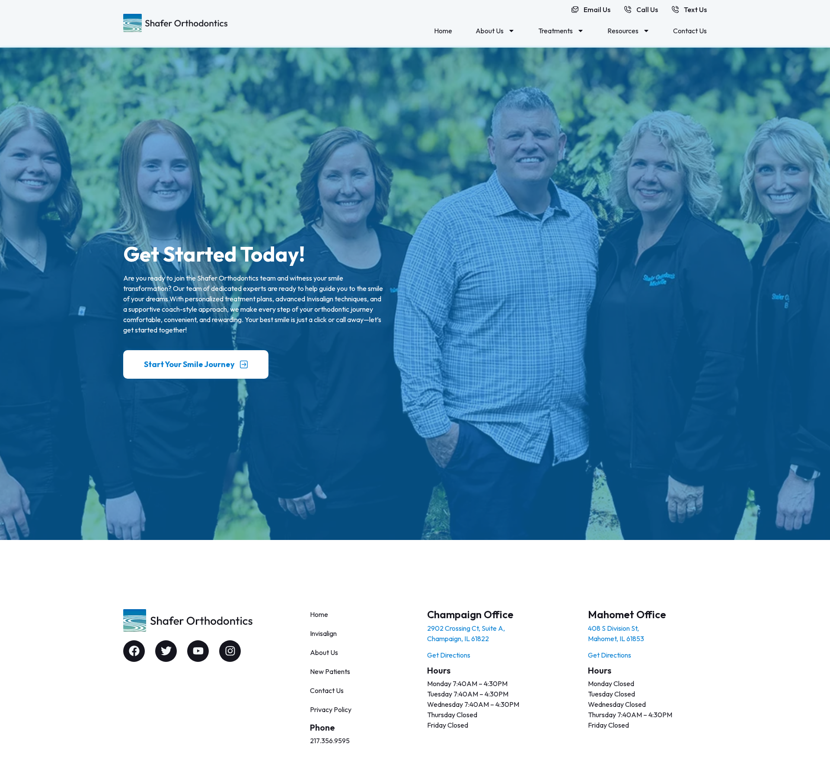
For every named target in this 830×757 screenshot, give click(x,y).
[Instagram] (230, 651)
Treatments (555, 30)
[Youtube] (198, 651)
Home (443, 30)
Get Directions (448, 655)
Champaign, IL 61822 (458, 638)
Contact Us (690, 30)
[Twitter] (166, 651)
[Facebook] (134, 651)
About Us (490, 30)
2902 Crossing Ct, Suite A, (466, 628)
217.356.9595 (330, 740)
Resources (622, 30)
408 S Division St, (613, 628)
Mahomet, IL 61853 (616, 638)
